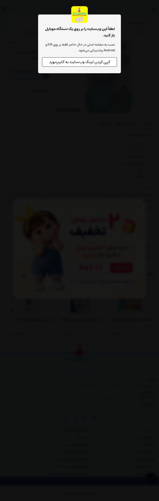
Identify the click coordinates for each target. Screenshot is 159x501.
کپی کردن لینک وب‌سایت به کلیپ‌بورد (79, 62)
